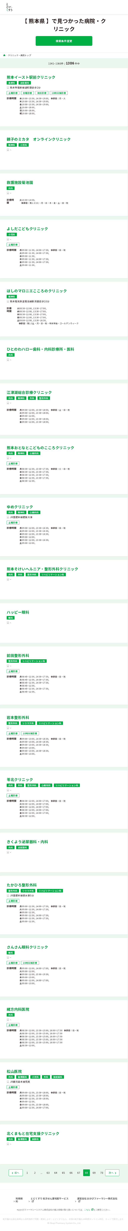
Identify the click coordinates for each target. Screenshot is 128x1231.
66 (71, 1172)
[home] (4, 55)
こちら (87, 1209)
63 (48, 1172)
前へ (16, 1172)
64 (55, 1172)
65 (63, 1172)
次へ (111, 1172)
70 (101, 1172)
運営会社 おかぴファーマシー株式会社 (97, 1198)
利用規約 (19, 1200)
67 (78, 1172)
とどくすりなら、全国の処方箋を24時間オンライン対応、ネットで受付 (85, 1219)
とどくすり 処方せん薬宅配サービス (49, 1198)
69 (94, 1172)
